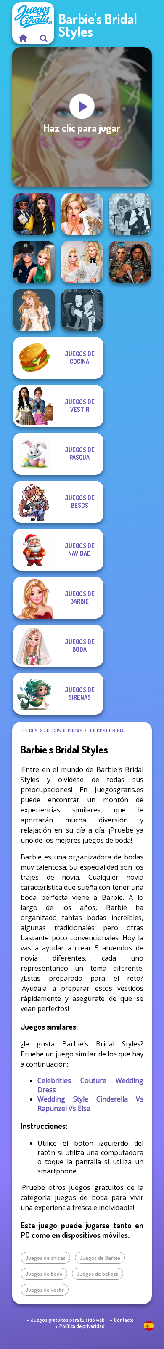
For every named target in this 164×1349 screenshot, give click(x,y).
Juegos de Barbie (99, 1257)
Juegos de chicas (63, 731)
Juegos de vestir (44, 1289)
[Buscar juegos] (43, 38)
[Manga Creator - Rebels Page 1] (130, 214)
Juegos (29, 731)
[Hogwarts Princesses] (34, 214)
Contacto (124, 1320)
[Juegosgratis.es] (22, 38)
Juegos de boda (106, 731)
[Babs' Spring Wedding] (82, 262)
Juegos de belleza (98, 1273)
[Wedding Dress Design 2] (34, 310)
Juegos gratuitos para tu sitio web (68, 1320)
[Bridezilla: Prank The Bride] (82, 214)
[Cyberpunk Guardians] (130, 262)
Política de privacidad (82, 1326)
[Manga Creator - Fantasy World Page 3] (82, 310)
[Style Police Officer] (34, 262)
